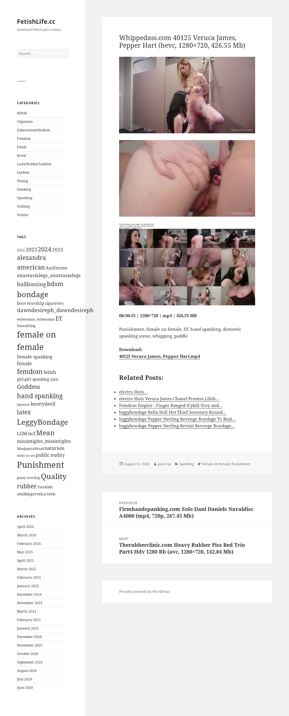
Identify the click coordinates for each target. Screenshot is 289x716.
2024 (44, 249)
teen (51, 494)
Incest (21, 155)
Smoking (24, 189)
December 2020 (29, 636)
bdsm (55, 283)
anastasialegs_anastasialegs (49, 275)
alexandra (31, 258)
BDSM (22, 113)
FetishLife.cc (36, 21)
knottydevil (43, 404)
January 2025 (28, 586)
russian (45, 486)
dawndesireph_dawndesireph (55, 310)
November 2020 (29, 645)
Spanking (24, 197)
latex (24, 412)
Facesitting (26, 325)
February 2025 (29, 577)
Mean (45, 432)
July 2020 (24, 679)
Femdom (24, 138)
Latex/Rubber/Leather (34, 164)
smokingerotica (31, 494)
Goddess (28, 387)
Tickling (23, 206)
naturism (54, 448)
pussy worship (28, 477)
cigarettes (54, 303)
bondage (32, 294)
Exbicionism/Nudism (33, 130)
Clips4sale (25, 121)
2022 (21, 250)
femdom (30, 371)
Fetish (22, 147)
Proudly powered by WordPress (144, 591)
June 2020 (25, 687)
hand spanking (40, 395)
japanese (23, 404)
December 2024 (29, 594)
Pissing (22, 181)
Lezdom (23, 172)
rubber (27, 486)
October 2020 (27, 653)
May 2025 (25, 552)
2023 (31, 249)
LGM (22, 433)
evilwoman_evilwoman (36, 319)
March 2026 (26, 535)
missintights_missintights (44, 441)
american (31, 267)
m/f (31, 433)
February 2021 (29, 619)
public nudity (50, 455)
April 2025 (25, 560)
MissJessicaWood (30, 448)
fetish (49, 372)
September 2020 (30, 662)
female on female (216, 464)
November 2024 (29, 602)
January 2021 (28, 628)
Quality (54, 476)
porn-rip (164, 464)
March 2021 (26, 611)
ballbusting (31, 284)
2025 (58, 249)
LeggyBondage (42, 422)
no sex (30, 456)
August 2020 (27, 670)
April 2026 (25, 526)
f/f (59, 318)
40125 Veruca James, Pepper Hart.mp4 (159, 356)
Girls (54, 379)
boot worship (30, 303)
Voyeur (23, 214)
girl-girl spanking (33, 379)
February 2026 (29, 543)
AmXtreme (56, 268)
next (21, 455)
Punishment (40, 464)
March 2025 (26, 569)
